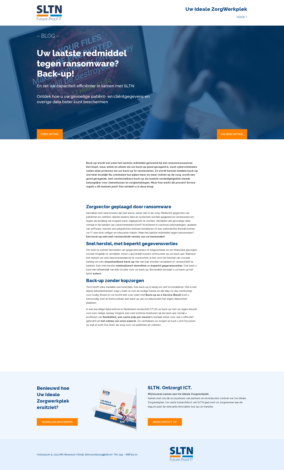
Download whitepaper (57, 422)
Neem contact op (165, 422)
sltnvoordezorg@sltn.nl (98, 454)
